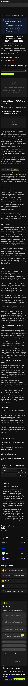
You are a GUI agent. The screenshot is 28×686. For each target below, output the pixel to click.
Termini (3, 684)
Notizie (16, 656)
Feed (2, 5)
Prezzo (2, 15)
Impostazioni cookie (22, 684)
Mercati (21, 5)
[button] (13, 443)
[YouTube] (6, 606)
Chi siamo (4, 656)
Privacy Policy (9, 684)
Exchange (17, 661)
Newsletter (7, 5)
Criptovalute (18, 659)
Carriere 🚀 (5, 659)
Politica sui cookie (11, 676)
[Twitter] (3, 606)
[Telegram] (9, 606)
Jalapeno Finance (8, 15)
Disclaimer (14, 684)
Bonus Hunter (14, 5)
